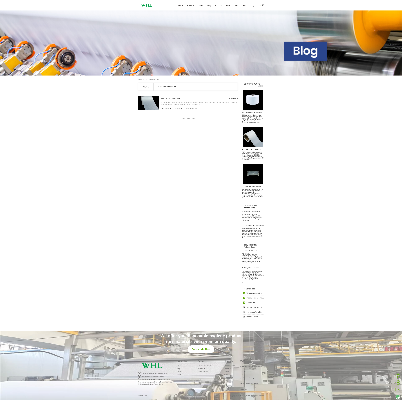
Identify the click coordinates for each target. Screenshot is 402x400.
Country (226, 380)
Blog (178, 368)
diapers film (179, 108)
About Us (228, 361)
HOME (140, 79)
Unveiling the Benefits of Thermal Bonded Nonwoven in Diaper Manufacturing (252, 212)
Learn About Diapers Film (166, 87)
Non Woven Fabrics (204, 366)
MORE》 (261, 86)
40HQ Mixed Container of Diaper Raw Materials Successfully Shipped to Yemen (252, 268)
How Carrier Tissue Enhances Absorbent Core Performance (253, 226)
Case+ (244, 283)
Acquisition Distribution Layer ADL (254, 307)
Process (226, 371)
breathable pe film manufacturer (250, 393)
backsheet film (167, 108)
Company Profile (229, 366)
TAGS (242, 361)
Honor (226, 374)
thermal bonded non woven (254, 317)
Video (179, 374)
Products (202, 361)
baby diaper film (191, 108)
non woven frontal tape (253, 312)
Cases (179, 371)
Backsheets (202, 368)
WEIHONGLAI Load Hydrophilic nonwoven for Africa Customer (252, 251)
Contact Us (227, 377)
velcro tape (243, 381)
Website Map (142, 396)
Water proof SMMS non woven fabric (254, 293)
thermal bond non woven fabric (254, 298)
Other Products (203, 371)
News (179, 366)
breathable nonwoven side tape (250, 387)
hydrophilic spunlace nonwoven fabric (250, 365)
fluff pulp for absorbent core (249, 375)
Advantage (227, 368)
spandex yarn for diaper (248, 370)
